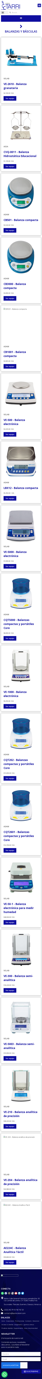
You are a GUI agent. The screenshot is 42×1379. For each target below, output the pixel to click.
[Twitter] (22, 1293)
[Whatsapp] (2, 1293)
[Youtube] (15, 1293)
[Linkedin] (19, 1293)
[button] (39, 5)
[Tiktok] (12, 1293)
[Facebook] (5, 1293)
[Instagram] (9, 1293)
